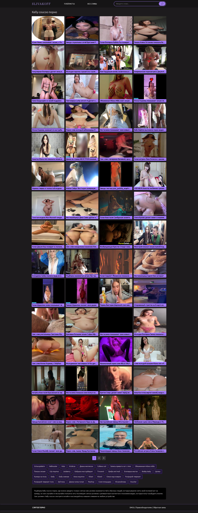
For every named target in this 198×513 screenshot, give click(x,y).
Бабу (53, 477)
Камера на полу (40, 477)
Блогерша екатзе (131, 471)
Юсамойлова (120, 482)
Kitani (91, 477)
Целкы (157, 471)
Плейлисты (69, 4)
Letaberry (66, 471)
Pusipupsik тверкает (133, 477)
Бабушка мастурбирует (84, 471)
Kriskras (72, 466)
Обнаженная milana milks (145, 466)
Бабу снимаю (64, 477)
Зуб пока (61, 482)
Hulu (63, 466)
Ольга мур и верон (114, 477)
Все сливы (92, 4)
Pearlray (91, 482)
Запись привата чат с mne (120, 466)
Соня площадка (104, 482)
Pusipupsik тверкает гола (44, 482)
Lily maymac (54, 471)
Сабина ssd (101, 466)
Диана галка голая (76, 482)
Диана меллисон (86, 466)
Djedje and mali (114, 471)
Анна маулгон (79, 477)
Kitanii (99, 477)
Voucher (133, 482)
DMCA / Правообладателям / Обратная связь (148, 507)
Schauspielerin (39, 466)
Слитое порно (38, 507)
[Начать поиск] (162, 4)
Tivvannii (100, 471)
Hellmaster (53, 466)
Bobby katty (146, 471)
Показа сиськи (39, 471)
